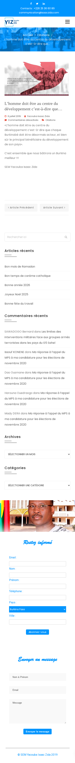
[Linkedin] (44, 3)
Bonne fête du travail (19, 304)
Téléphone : (16, 591)
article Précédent (22, 207)
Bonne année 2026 (17, 285)
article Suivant (53, 207)
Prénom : (14, 580)
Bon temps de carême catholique (28, 276)
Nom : (12, 568)
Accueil (28, 35)
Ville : (12, 615)
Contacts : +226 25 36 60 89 (37, 8)
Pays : (13, 602)
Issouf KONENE (14, 352)
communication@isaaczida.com (39, 12)
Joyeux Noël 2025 (16, 294)
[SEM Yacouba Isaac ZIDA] (18, 22)
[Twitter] (37, 3)
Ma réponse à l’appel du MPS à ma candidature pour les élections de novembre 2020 (35, 357)
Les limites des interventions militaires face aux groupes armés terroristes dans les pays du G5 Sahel (37, 337)
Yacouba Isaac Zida (38, 116)
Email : (13, 557)
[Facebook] (31, 3)
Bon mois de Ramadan (20, 267)
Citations (43, 35)
